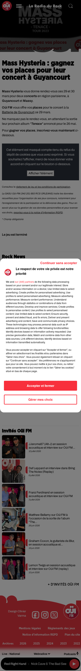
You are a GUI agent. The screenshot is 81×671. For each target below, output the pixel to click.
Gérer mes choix (40, 399)
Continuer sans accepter (58, 263)
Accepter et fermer (40, 385)
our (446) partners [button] (24, 281)
